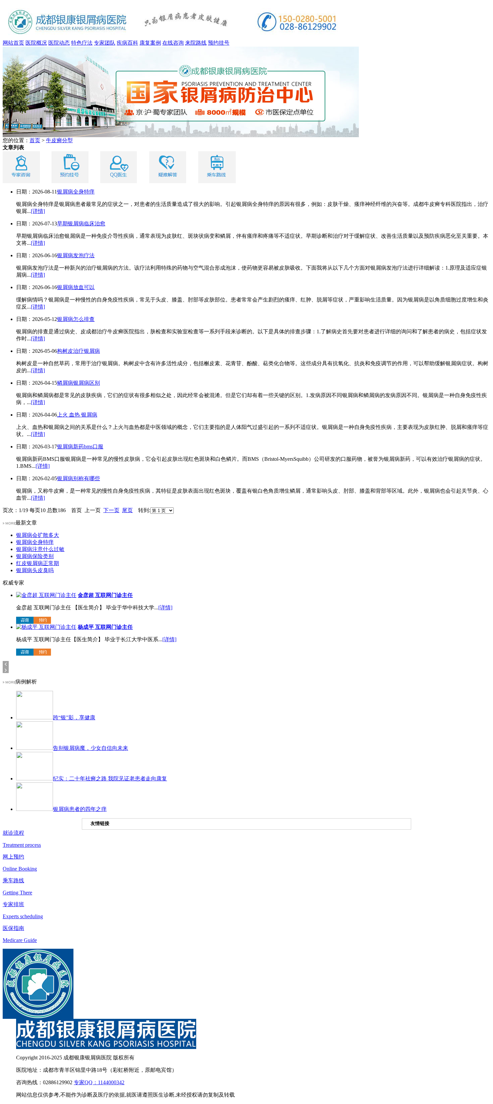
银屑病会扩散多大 (37, 535)
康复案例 (150, 43)
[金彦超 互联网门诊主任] (46, 595)
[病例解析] (9, 681)
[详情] (38, 211)
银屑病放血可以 (76, 287)
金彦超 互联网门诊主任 (105, 595)
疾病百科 (127, 43)
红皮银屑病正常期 (37, 563)
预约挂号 (218, 43)
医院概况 (36, 43)
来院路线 (196, 43)
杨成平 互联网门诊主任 (105, 627)
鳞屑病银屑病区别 (78, 383)
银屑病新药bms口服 (80, 446)
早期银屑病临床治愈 (81, 223)
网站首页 (13, 43)
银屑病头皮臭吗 (35, 570)
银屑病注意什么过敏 (40, 549)
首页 (35, 140)
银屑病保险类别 (35, 556)
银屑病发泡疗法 (76, 255)
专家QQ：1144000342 (99, 1082)
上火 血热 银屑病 (77, 415)
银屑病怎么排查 (76, 319)
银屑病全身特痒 (76, 192)
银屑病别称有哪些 (78, 478)
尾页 (127, 510)
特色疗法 (82, 43)
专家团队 (104, 43)
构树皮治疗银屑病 (78, 351)
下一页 (111, 510)
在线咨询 (173, 43)
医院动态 (59, 43)
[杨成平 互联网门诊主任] (46, 627)
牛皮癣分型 (59, 140)
